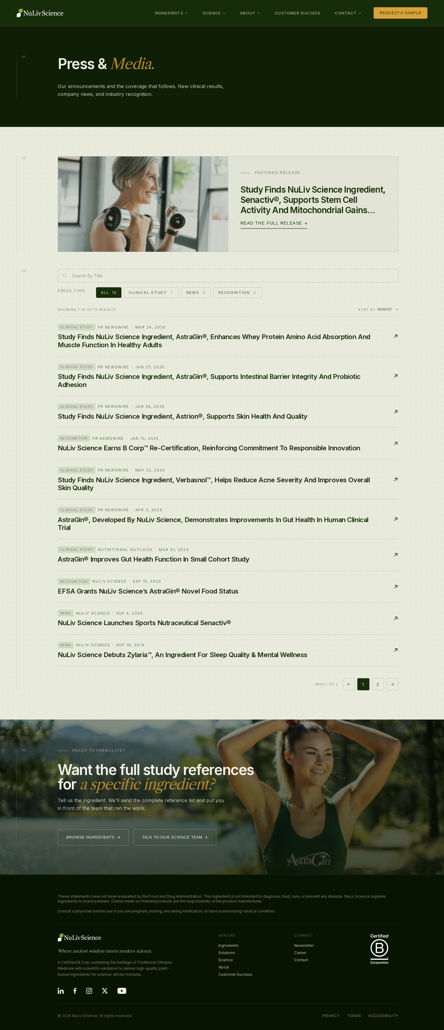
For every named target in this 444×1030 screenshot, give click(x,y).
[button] (171, 13)
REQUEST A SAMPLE (400, 13)
